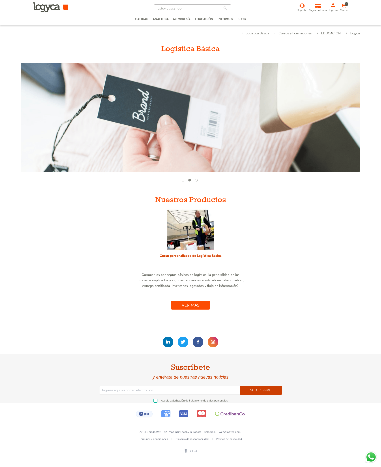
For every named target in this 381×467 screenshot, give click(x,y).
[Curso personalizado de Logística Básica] (191, 229)
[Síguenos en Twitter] (183, 342)
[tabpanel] (190, 120)
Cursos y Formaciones (295, 33)
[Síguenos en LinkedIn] (168, 342)
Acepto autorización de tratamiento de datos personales (194, 400)
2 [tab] (190, 181)
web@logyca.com (230, 431)
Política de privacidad (229, 439)
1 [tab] (184, 181)
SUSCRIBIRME (260, 390)
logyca (355, 33)
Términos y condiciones (153, 439)
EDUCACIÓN (331, 33)
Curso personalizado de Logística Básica (191, 256)
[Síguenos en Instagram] (213, 342)
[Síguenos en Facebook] (198, 342)
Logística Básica (257, 33)
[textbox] (192, 8)
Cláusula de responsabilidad (192, 439)
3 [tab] (197, 181)
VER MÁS (191, 305)
